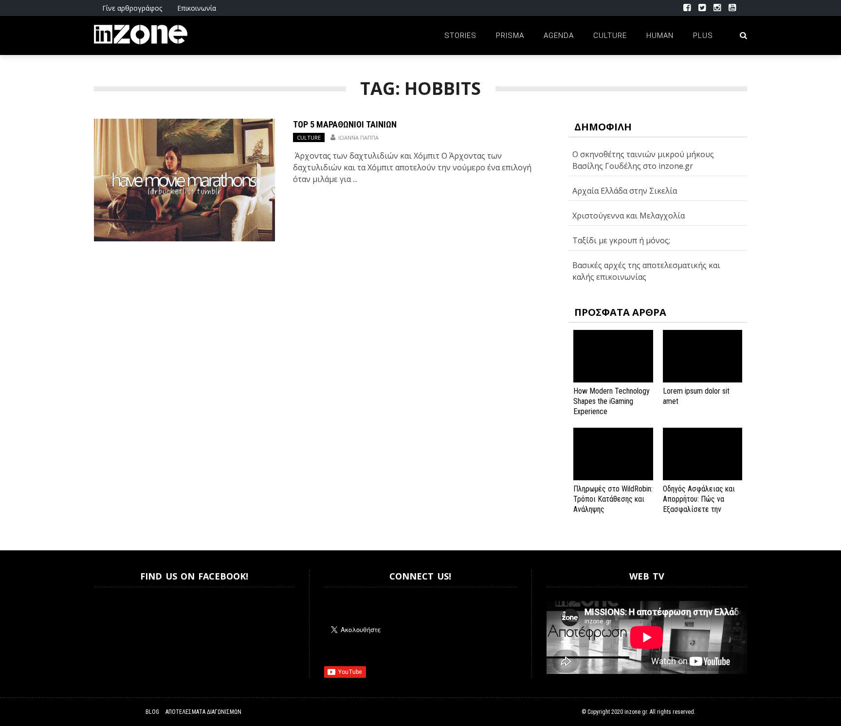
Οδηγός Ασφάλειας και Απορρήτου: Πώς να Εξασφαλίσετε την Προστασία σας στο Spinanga (699, 509)
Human (660, 35)
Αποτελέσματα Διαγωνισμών (203, 711)
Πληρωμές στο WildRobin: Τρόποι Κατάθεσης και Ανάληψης (613, 499)
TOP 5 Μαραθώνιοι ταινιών (345, 124)
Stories (460, 35)
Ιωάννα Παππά (358, 137)
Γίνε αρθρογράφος (132, 8)
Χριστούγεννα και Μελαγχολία (628, 215)
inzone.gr (635, 711)
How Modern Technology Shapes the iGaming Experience (611, 401)
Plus (703, 35)
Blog (152, 711)
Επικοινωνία (196, 8)
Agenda (559, 35)
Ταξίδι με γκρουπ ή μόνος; (621, 240)
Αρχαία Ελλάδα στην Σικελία (624, 190)
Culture (610, 35)
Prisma (510, 35)
